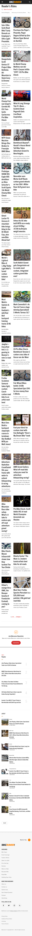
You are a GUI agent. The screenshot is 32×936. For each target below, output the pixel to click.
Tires (10, 780)
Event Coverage (5, 854)
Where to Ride (5, 868)
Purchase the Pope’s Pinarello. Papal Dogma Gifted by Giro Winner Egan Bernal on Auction (21, 35)
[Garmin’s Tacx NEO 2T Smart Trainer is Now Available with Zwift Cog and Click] (5, 771)
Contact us (4, 887)
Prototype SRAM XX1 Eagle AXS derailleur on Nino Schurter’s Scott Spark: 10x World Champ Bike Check (6, 183)
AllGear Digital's (13, 910)
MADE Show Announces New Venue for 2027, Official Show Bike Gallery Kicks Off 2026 (11, 673)
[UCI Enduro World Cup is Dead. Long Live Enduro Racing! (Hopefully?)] (5, 746)
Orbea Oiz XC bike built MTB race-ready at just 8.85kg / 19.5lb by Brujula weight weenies (21, 226)
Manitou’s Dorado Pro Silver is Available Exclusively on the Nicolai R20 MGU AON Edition (19, 798)
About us (4, 884)
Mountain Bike (11, 755)
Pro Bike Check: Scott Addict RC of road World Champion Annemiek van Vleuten (21, 514)
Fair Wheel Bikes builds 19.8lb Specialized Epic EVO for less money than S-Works (21, 388)
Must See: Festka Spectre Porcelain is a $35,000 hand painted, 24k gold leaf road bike (21, 595)
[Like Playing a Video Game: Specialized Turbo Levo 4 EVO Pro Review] (5, 722)
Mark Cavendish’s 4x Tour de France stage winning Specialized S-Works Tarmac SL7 (21, 308)
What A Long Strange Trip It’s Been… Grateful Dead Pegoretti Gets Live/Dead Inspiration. (21, 110)
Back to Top (23, 839)
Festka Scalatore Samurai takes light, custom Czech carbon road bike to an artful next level (6, 390)
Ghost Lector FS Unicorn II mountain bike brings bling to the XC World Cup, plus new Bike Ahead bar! (6, 227)
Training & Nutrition (12, 768)
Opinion (10, 744)
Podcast (4, 895)
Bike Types (4, 852)
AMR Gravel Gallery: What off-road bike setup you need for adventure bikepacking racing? (21, 472)
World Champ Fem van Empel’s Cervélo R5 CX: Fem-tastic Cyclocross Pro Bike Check (6, 109)
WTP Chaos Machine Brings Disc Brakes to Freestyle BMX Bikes (6, 144)
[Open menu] (2, 2)
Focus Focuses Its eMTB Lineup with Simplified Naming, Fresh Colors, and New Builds (19, 811)
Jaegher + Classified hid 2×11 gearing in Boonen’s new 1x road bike (6, 352)
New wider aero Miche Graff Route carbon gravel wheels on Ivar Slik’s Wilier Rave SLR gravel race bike (21, 183)
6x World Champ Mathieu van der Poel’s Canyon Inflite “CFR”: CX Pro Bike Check (21, 69)
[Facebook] (3, 905)
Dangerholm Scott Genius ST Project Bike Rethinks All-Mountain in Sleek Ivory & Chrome (6, 70)
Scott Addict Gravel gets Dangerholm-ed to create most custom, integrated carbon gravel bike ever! (21, 269)
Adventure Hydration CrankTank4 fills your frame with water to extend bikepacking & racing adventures (6, 473)
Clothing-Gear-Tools (6, 877)
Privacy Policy (4, 916)
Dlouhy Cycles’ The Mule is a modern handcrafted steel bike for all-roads (20, 560)
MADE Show (11, 730)
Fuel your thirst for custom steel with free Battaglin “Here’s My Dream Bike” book (21, 431)
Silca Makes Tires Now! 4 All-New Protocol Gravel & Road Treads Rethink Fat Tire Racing (12, 684)
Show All (4, 822)
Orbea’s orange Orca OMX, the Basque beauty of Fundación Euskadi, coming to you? (6, 596)
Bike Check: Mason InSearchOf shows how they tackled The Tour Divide (6, 559)
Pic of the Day (5, 863)
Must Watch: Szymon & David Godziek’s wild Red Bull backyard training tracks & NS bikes (6, 313)
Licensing (4, 921)
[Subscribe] (19, 905)
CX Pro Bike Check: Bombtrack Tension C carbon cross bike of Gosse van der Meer (21, 353)
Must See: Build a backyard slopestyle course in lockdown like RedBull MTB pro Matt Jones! (6, 433)
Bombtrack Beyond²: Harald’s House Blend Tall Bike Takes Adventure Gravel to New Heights (21, 148)
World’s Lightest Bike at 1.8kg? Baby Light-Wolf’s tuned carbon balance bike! (6, 268)
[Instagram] (14, 905)
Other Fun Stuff (5, 860)
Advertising (4, 898)
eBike (10, 793)
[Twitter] (8, 905)
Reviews (10, 719)
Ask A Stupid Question (7, 892)
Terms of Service (5, 923)
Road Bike (4, 874)
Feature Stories (5, 857)
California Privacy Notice (7, 918)
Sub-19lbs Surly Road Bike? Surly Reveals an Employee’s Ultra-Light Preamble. (6, 33)
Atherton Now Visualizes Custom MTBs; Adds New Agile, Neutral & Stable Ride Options (19, 760)
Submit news (5, 889)
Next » (19, 617)
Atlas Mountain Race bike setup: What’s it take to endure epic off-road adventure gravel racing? (6, 517)
